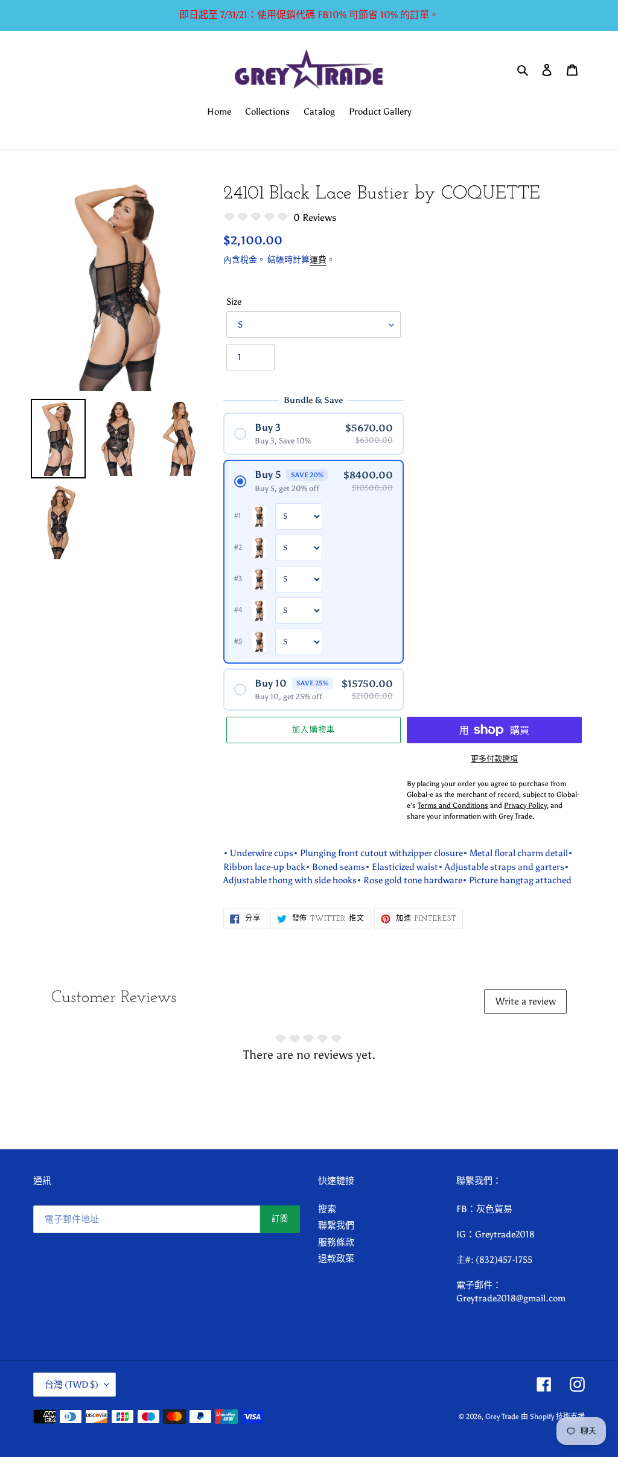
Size (233, 301)
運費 (318, 260)
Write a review (525, 1001)
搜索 (327, 1209)
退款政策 (336, 1258)
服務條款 (336, 1242)
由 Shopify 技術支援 (553, 1416)
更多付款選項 (494, 758)
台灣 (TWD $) (71, 1384)
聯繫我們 (336, 1225)
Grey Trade (502, 1416)
